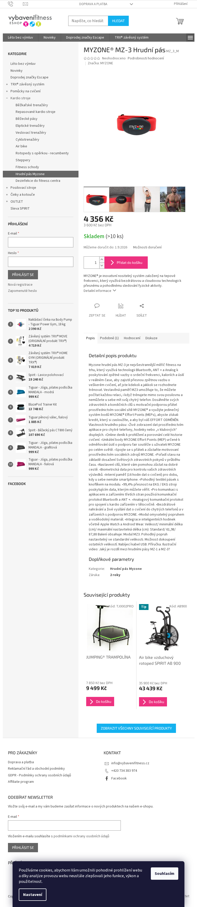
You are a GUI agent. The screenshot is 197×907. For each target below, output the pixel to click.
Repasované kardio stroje (35, 111)
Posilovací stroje (23, 187)
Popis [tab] (90, 338)
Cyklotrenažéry (27, 139)
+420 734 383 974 (124, 770)
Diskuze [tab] (151, 338)
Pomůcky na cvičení (26, 91)
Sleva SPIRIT (20, 208)
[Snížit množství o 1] (101, 265)
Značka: (100, 63)
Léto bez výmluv (23, 63)
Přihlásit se (23, 274)
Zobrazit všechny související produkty (136, 728)
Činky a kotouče (23, 194)
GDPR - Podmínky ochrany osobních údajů (39, 775)
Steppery (23, 160)
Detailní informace (97, 290)
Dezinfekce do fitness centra (38, 180)
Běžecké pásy (26, 118)
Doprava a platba (93, 4)
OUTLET (17, 201)
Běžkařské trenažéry (32, 105)
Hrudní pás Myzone (30, 174)
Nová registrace (20, 284)
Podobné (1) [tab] (109, 338)
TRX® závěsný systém (27, 84)
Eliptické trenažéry (30, 125)
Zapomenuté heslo (22, 291)
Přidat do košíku (129, 262)
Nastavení (32, 894)
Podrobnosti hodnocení (146, 58)
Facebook (119, 778)
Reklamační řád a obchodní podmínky (36, 768)
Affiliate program (21, 781)
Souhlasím (164, 873)
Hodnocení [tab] (132, 338)
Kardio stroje (21, 98)
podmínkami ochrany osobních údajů (81, 836)
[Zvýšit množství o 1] (101, 260)
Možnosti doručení (147, 247)
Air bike (21, 146)
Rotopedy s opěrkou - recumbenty (42, 153)
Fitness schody (27, 167)
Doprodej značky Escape (29, 77)
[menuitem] (20, 37)
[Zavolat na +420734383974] (15, 4)
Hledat (118, 21)
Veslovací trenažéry (31, 132)
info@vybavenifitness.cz (130, 763)
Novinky (17, 70)
